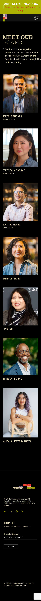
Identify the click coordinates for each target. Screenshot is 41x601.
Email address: (11, 534)
